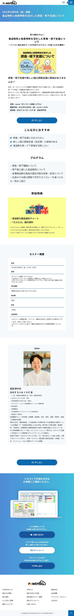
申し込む (38, 120)
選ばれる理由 (7, 593)
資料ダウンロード (68, 2)
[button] (71, 2)
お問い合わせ (64, 2)
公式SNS (54, 600)
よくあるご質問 (7, 600)
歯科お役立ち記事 (33, 593)
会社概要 (54, 593)
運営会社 (54, 589)
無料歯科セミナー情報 (34, 597)
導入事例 (5, 597)
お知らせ (30, 589)
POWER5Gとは (7, 589)
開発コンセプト (7, 604)
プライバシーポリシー (59, 597)
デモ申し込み (37, 566)
